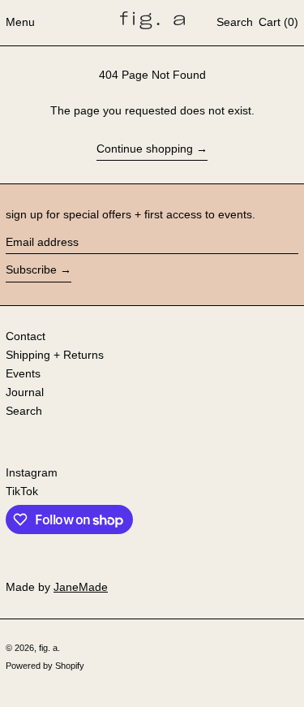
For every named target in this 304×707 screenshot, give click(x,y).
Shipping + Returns (55, 354)
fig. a (48, 648)
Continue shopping (144, 148)
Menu (20, 21)
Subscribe (31, 269)
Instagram (32, 472)
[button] (234, 22)
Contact (25, 336)
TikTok (22, 491)
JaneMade (81, 586)
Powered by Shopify (45, 665)
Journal (25, 392)
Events (23, 373)
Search (24, 410)
